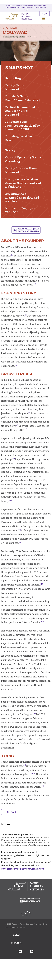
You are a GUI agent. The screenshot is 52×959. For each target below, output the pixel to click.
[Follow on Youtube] (20, 951)
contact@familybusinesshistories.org (22, 868)
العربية (44, 13)
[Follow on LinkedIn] (31, 951)
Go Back (12, 812)
